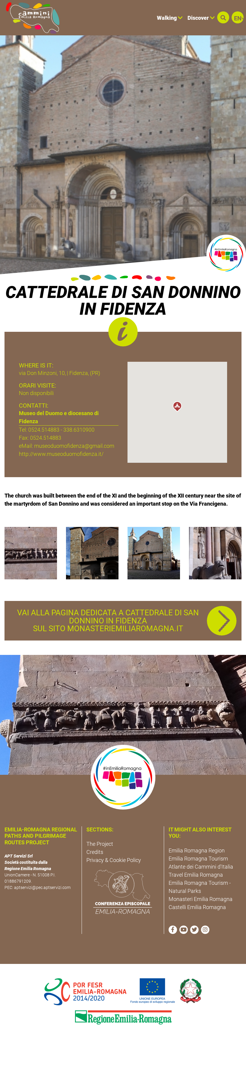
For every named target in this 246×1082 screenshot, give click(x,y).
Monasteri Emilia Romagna (200, 899)
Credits (94, 852)
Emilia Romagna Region (197, 850)
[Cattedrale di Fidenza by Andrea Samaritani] (92, 552)
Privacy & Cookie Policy (113, 860)
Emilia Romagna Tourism (198, 858)
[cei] (122, 891)
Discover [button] (199, 18)
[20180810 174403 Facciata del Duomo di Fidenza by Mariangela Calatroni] (215, 552)
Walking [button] (167, 18)
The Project (99, 844)
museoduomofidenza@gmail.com (74, 446)
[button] (223, 17)
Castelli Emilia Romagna (197, 907)
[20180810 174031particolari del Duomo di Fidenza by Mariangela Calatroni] (30, 552)
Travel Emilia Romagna (196, 875)
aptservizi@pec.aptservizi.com (42, 887)
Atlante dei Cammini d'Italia (201, 867)
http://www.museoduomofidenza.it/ (61, 454)
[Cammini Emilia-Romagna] (30, 17)
